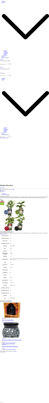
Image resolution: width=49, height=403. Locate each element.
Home (1, 137)
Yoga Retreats (6, 52)
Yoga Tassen (6, 53)
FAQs (3, 56)
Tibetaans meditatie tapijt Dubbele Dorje (10, 346)
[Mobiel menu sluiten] (0, 76)
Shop (2, 2)
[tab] (25, 193)
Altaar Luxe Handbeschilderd (8, 320)
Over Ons (3, 55)
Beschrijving (4, 193)
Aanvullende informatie (5, 194)
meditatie (5, 131)
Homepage (4, 1)
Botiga (15, 351)
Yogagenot (1, 59)
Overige (3, 137)
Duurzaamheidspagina (5, 57)
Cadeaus (5, 51)
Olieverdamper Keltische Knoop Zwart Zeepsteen (11, 340)
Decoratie (6, 137)
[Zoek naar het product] (10, 64)
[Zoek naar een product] (1, 62)
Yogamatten (5, 50)
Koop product (2, 187)
